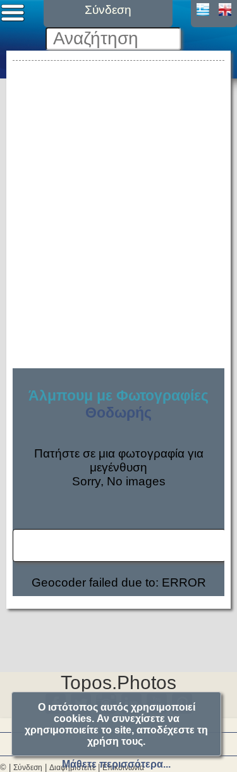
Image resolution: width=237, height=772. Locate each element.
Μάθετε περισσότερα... (116, 764)
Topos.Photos (118, 682)
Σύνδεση (27, 767)
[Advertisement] (118, 182)
